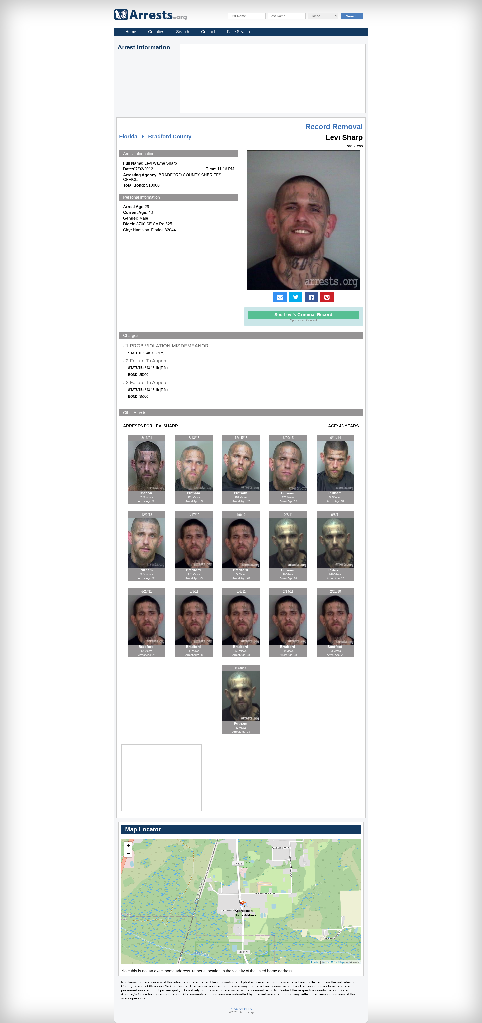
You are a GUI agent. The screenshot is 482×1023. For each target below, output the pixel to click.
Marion (146, 493)
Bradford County (169, 136)
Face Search (238, 32)
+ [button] (128, 845)
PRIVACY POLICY (241, 1009)
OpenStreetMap (334, 962)
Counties (156, 32)
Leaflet (315, 962)
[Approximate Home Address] (241, 901)
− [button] (128, 853)
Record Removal (334, 127)
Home (130, 32)
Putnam (194, 493)
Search (182, 32)
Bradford (194, 570)
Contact (208, 32)
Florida (128, 136)
